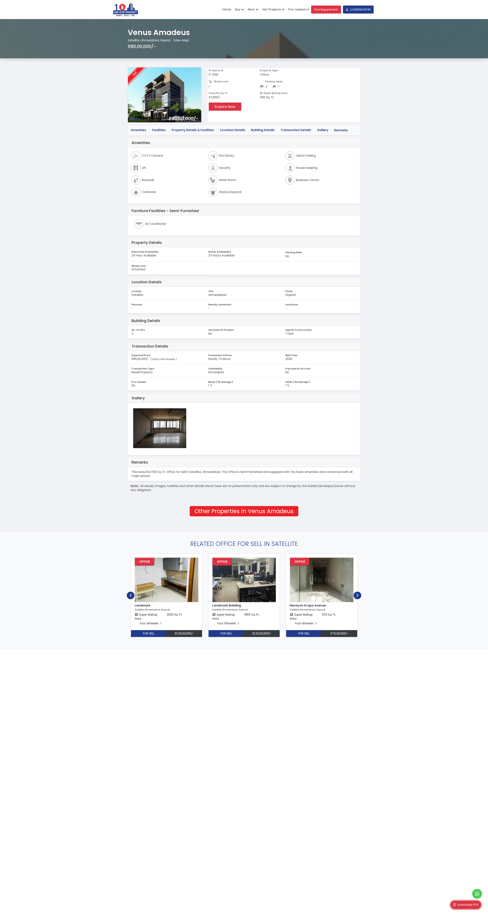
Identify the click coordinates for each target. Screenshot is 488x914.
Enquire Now (225, 106)
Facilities (159, 130)
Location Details (232, 130)
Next (357, 595)
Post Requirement (326, 9)
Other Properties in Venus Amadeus (244, 511)
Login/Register (360, 9)
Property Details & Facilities (193, 130)
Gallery (322, 130)
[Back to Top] (477, 905)
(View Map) (181, 40)
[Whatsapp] (477, 894)
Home (226, 9)
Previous (130, 595)
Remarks (341, 130)
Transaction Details (296, 130)
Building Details (263, 130)
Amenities (138, 130)
